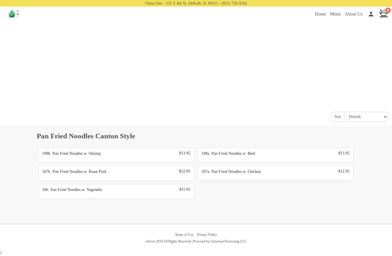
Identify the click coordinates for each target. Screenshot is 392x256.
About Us (353, 14)
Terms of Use (184, 235)
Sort (337, 116)
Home (320, 14)
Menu (335, 14)
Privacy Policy (207, 235)
